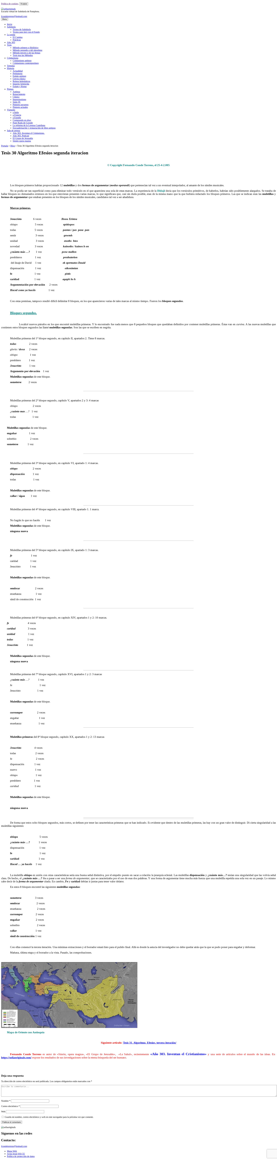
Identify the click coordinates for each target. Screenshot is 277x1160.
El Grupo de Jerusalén (23, 138)
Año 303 (11, 42)
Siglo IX (16, 102)
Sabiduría (11, 27)
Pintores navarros (20, 104)
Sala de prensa (13, 130)
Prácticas (17, 40)
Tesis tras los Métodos (23, 55)
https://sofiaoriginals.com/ (16, 1057)
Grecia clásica (19, 78)
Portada (4, 146)
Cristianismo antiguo (22, 60)
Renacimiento (19, 94)
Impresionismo (19, 99)
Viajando (11, 110)
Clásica (16, 97)
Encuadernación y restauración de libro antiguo (34, 128)
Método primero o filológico (25, 47)
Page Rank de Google (23, 123)
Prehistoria (17, 73)
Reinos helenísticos (21, 81)
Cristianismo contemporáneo (26, 63)
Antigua (16, 91)
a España (17, 117)
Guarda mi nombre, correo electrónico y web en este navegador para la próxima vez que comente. (49, 1117)
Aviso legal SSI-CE (16, 1154)
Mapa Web (12, 1151)
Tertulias (11, 66)
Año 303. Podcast (21, 136)
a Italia (16, 112)
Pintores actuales (20, 107)
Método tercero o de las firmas (26, 53)
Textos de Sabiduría (22, 29)
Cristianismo (12, 58)
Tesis (9, 45)
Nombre (5, 1101)
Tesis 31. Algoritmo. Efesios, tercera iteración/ (149, 1042)
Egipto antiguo (19, 76)
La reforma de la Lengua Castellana (29, 125)
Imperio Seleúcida (21, 84)
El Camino (18, 37)
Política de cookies (9, 3)
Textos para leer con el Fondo (26, 32)
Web (3, 1111)
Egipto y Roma (20, 86)
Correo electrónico (10, 1106)
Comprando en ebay (22, 120)
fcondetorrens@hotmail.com (14, 16)
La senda (11, 34)
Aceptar (23, 4)
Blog (12, 146)
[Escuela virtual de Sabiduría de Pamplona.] (8, 9)
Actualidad (18, 71)
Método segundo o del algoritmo (27, 50)
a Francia (17, 115)
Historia (10, 68)
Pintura (10, 89)
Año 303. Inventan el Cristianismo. (29, 133)
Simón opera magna (22, 141)
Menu (4, 19)
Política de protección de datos (21, 1156)
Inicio (9, 24)
